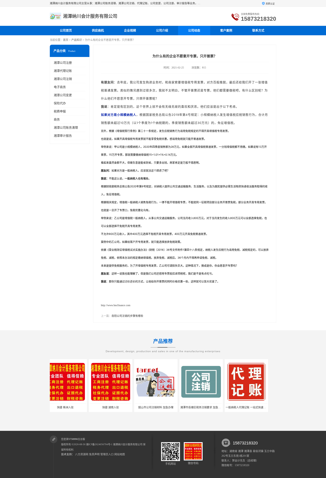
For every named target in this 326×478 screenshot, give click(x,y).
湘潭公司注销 (63, 79)
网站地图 (119, 454)
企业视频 (130, 30)
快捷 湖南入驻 (71, 407)
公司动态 (194, 30)
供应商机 (98, 30)
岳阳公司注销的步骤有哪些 (127, 315)
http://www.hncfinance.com (115, 305)
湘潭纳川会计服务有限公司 (127, 444)
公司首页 (66, 30)
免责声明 (94, 454)
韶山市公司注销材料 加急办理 (116, 407)
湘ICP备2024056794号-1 (99, 444)
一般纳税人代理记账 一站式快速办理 (208, 407)
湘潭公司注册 (63, 62)
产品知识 (76, 39)
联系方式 (258, 30)
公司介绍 (162, 30)
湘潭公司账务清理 (66, 127)
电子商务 (60, 87)
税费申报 (60, 111)
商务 (57, 119)
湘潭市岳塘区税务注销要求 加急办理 (162, 407)
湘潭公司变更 (63, 95)
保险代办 (60, 103)
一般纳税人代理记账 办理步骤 (252, 407)
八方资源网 (81, 454)
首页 (65, 39)
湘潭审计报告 (63, 135)
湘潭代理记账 (63, 70)
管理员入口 (107, 454)
